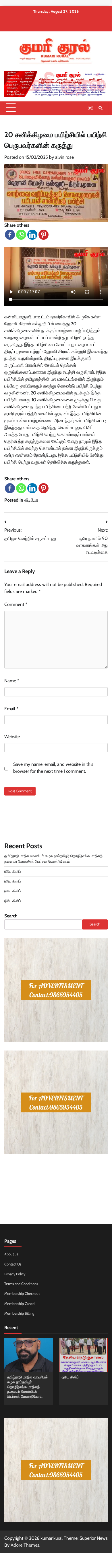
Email (11, 708)
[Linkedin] (32, 235)
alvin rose (64, 157)
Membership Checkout (22, 1293)
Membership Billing (19, 1313)
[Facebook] (10, 235)
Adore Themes (25, 1545)
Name (11, 680)
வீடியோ (31, 500)
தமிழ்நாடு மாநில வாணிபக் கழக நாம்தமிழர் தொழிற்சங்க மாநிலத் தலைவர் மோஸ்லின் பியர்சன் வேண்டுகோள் (27, 1387)
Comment (15, 604)
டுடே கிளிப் (12, 871)
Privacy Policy (14, 1274)
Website (12, 736)
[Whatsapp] (21, 235)
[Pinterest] (43, 235)
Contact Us (12, 1264)
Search (11, 916)
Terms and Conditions (21, 1284)
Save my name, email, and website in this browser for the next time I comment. (53, 768)
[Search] (100, 108)
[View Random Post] (90, 108)
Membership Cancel (19, 1303)
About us (11, 1254)
